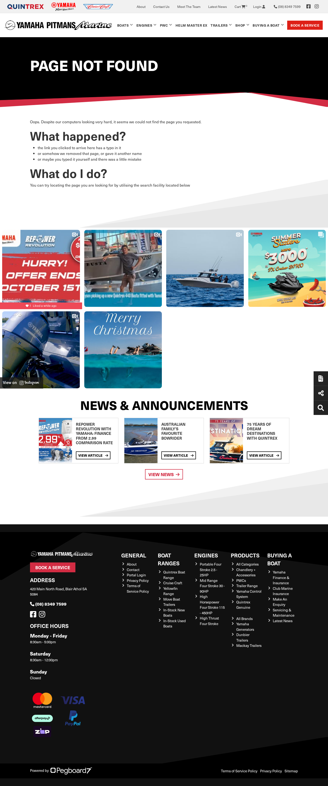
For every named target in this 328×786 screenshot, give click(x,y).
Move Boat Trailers (171, 602)
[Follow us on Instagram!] (43, 615)
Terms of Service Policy (138, 588)
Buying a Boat (279, 559)
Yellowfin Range (170, 591)
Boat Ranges (169, 559)
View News (161, 474)
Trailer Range (247, 585)
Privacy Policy (138, 580)
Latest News (217, 6)
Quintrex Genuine (243, 604)
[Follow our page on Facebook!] (308, 6)
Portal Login (136, 575)
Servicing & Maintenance (283, 612)
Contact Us (161, 6)
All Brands (244, 618)
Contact (133, 569)
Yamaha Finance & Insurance (281, 577)
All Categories (247, 564)
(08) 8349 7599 (51, 604)
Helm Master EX (191, 25)
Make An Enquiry (280, 602)
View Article (90, 455)
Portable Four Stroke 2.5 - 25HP (210, 569)
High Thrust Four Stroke (209, 620)
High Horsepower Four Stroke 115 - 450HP (212, 604)
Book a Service (305, 25)
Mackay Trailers (248, 645)
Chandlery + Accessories (245, 572)
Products (245, 555)
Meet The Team (188, 6)
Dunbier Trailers (242, 637)
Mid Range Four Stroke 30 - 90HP (212, 586)
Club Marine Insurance (283, 591)
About (141, 6)
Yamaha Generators (245, 626)
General (133, 555)
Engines (206, 555)
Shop (240, 25)
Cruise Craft (172, 582)
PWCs (241, 580)
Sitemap (291, 771)
